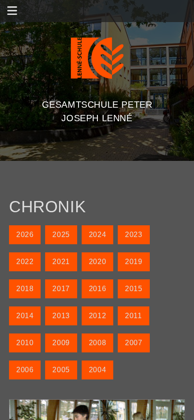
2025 (60, 234)
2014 (24, 316)
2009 (60, 343)
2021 (60, 261)
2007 (133, 343)
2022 (24, 261)
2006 (24, 370)
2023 (133, 234)
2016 (97, 288)
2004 (97, 370)
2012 (97, 316)
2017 (60, 288)
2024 (97, 234)
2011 (133, 316)
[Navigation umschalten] (12, 11)
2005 (60, 370)
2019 (133, 261)
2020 (97, 261)
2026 (24, 234)
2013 (60, 316)
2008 (97, 343)
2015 (133, 288)
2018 (24, 288)
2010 (24, 343)
